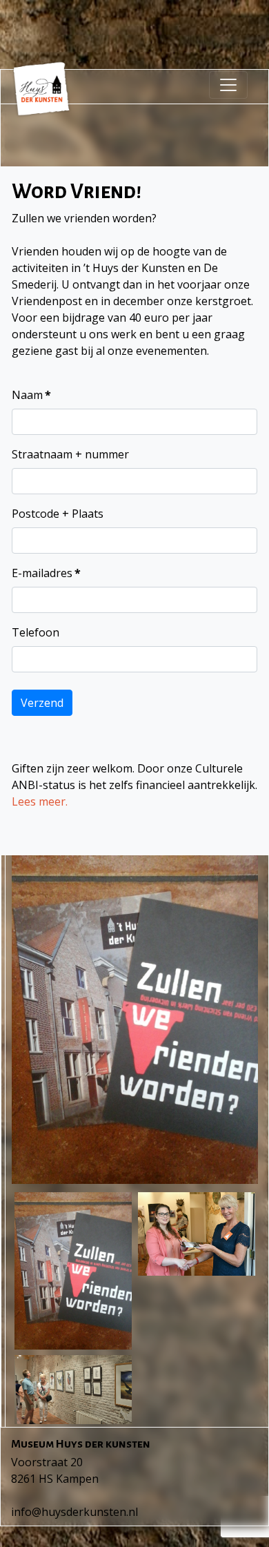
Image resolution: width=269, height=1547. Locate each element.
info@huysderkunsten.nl (74, 1511)
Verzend (42, 702)
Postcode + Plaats (57, 513)
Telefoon (35, 632)
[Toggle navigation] (228, 85)
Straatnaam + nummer (70, 454)
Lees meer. (40, 801)
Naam (31, 394)
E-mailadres (46, 573)
